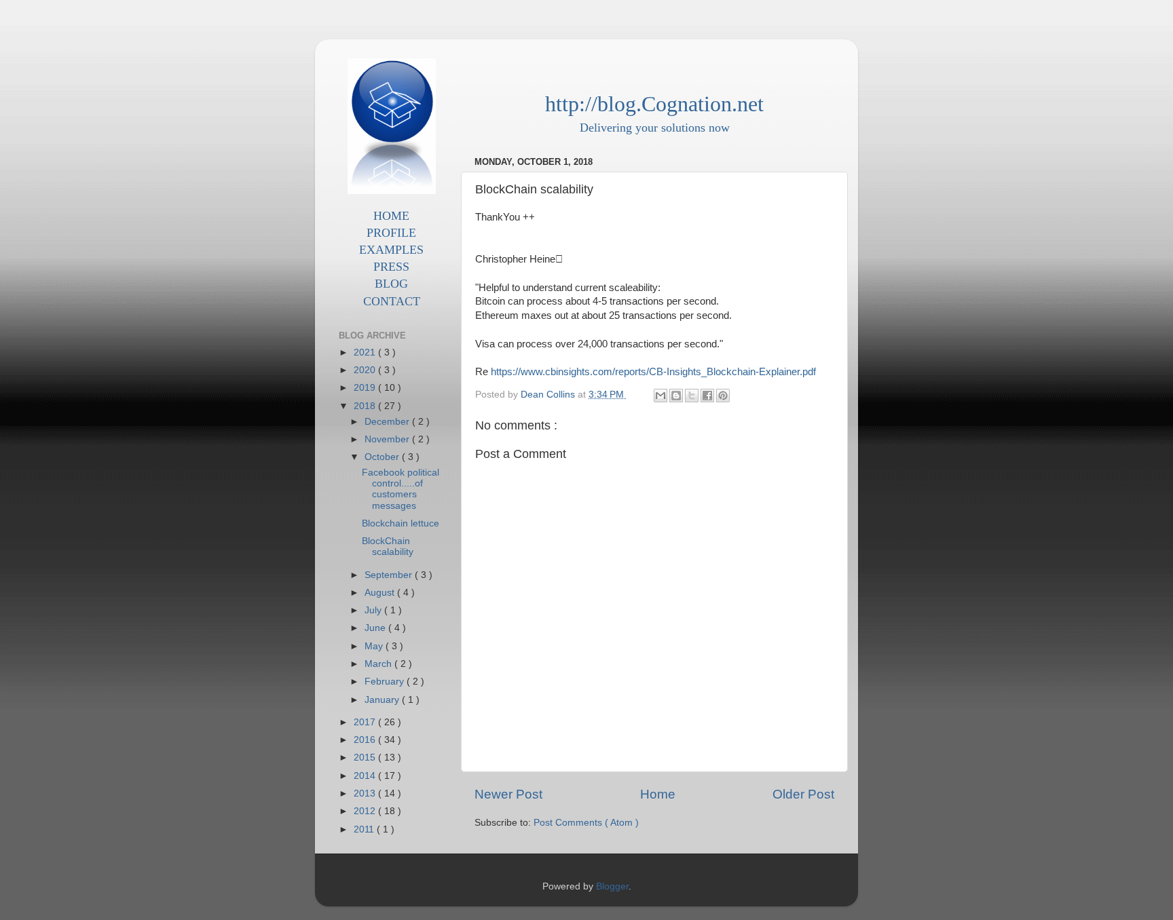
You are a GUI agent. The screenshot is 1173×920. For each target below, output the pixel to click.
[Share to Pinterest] (723, 395)
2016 (366, 740)
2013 (366, 793)
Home (657, 794)
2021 (366, 352)
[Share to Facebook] (707, 395)
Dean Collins (549, 394)
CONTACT (391, 301)
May (375, 646)
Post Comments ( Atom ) (586, 823)
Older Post (803, 794)
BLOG (391, 283)
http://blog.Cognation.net (654, 104)
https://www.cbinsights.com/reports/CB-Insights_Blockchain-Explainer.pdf (653, 371)
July (374, 610)
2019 (366, 388)
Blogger (612, 886)
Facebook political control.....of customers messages (400, 489)
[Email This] (660, 395)
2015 (366, 757)
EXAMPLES (391, 249)
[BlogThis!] (676, 395)
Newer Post (508, 794)
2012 (366, 811)
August (381, 593)
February (386, 681)
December (388, 422)
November (388, 439)
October (383, 457)
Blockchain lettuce (400, 523)
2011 (365, 829)
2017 (366, 722)
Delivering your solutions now (655, 127)
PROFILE (391, 232)
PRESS (391, 266)
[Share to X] (692, 395)
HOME (391, 216)
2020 (366, 370)
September (390, 575)
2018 (366, 406)
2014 (366, 776)
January (383, 700)
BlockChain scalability (387, 546)
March (379, 664)
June (376, 628)
